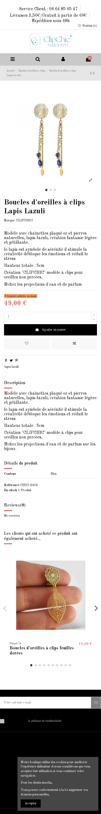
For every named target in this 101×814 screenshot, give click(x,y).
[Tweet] (11, 360)
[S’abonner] (96, 702)
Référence (11, 485)
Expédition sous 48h (51, 21)
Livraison (13, 768)
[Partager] (6, 360)
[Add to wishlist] (27, 343)
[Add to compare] (74, 343)
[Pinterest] (16, 360)
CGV (10, 786)
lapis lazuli (12, 367)
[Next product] (94, 73)
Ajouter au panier (54, 329)
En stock (10, 490)
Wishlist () (89, 25)
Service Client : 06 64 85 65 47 (49, 9)
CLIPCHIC (24, 220)
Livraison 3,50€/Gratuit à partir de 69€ (49, 15)
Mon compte (15, 757)
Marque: (9, 220)
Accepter (31, 803)
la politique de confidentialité (44, 721)
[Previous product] (91, 73)
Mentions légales (18, 774)
